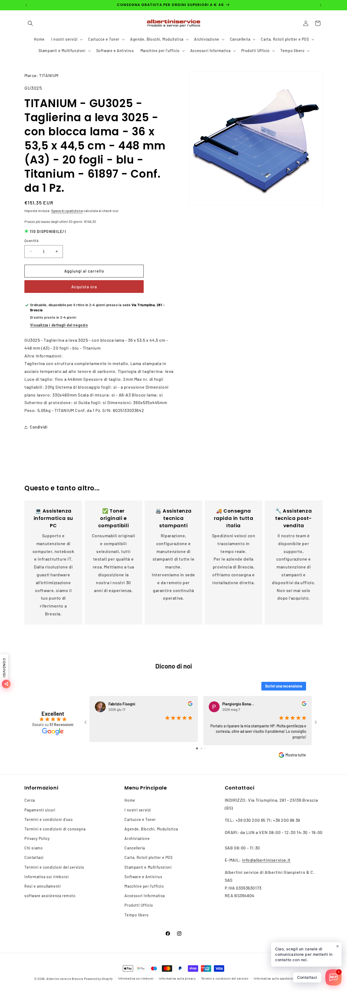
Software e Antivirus (143, 876)
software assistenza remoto (50, 895)
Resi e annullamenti (42, 886)
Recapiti (306, 978)
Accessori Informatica (144, 895)
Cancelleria (134, 848)
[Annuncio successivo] (321, 5)
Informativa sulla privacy (177, 978)
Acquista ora (84, 286)
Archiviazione (137, 838)
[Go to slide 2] (201, 748)
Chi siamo (33, 848)
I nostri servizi (137, 810)
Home (129, 800)
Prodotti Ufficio (138, 905)
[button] (30, 23)
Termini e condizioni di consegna (54, 829)
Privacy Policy (37, 838)
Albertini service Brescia (64, 978)
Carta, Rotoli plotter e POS (148, 857)
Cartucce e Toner (140, 819)
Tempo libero (136, 915)
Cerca (29, 800)
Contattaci (34, 857)
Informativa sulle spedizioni (274, 978)
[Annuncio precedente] (26, 5)
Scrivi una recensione (283, 686)
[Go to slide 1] (197, 748)
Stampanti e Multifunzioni (148, 867)
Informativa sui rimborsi (46, 876)
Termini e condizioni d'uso (48, 819)
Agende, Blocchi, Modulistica (151, 829)
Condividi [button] (38, 427)
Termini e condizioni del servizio (54, 867)
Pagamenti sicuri (40, 810)
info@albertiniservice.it (266, 859)
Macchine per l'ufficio (144, 886)
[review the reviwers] (190, 704)
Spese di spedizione (67, 211)
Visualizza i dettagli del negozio (59, 325)
